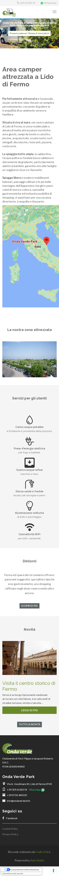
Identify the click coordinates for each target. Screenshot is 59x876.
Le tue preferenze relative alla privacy (24, 870)
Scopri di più (29, 605)
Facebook (11, 818)
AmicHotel (37, 860)
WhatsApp (50, 2)
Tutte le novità (29, 724)
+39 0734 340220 (17, 795)
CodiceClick (43, 852)
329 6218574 (27, 2)
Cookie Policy (10, 828)
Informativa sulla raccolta (13, 873)
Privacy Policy (10, 834)
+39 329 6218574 (17, 789)
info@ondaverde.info (18, 800)
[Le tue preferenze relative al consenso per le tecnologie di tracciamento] (53, 870)
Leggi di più (29, 710)
